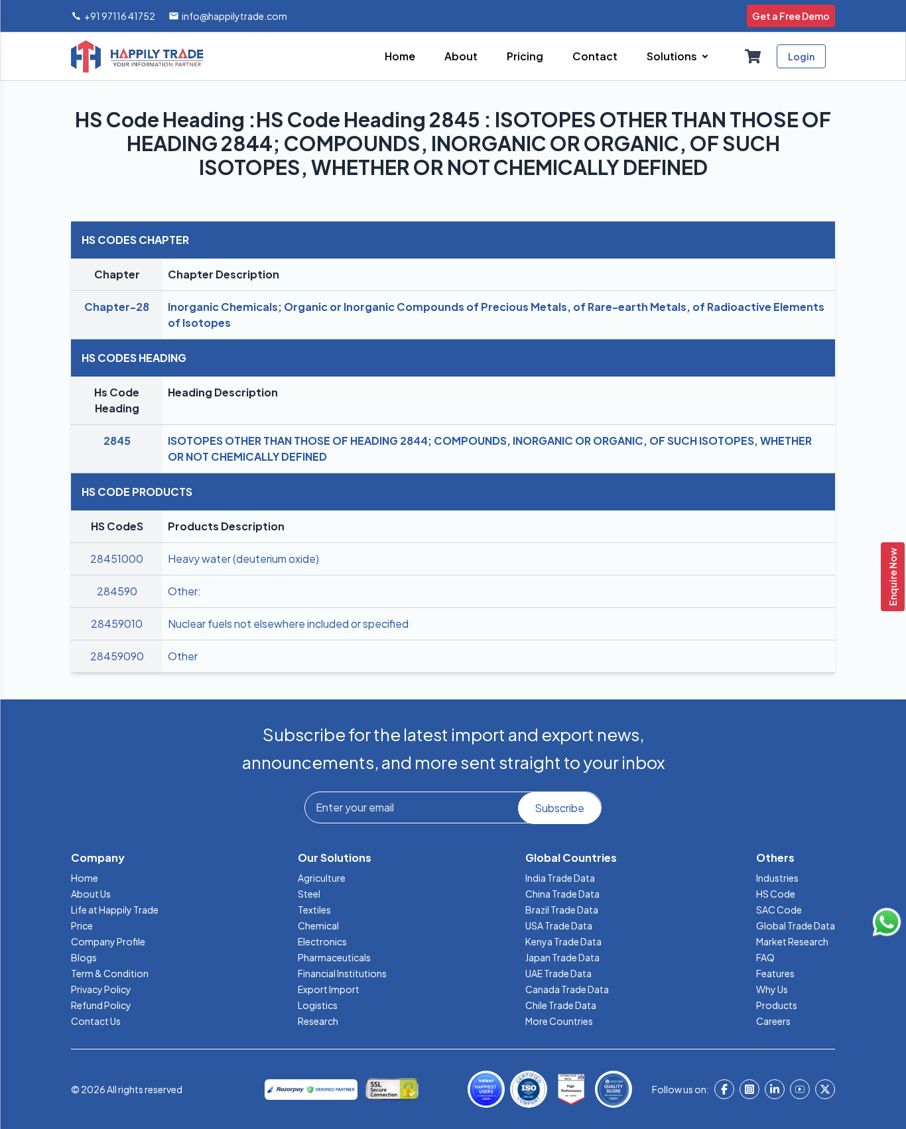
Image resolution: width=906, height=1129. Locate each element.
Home (84, 878)
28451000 (116, 558)
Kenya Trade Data (563, 941)
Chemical (318, 925)
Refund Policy (101, 1005)
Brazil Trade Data (561, 910)
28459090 (117, 656)
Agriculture (322, 878)
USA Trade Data (558, 925)
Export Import (328, 989)
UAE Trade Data (558, 973)
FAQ (765, 957)
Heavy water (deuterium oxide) (243, 558)
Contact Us (96, 1021)
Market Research (792, 941)
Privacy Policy (101, 989)
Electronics (322, 941)
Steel (309, 894)
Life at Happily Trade (115, 910)
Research (318, 1021)
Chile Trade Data (560, 1005)
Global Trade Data (795, 925)
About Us (91, 894)
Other (183, 656)
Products (776, 1005)
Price (82, 925)
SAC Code (779, 910)
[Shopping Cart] (753, 56)
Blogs (84, 957)
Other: (184, 591)
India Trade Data (560, 878)
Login (801, 56)
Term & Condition (110, 973)
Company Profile (108, 941)
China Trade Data (562, 894)
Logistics (318, 1005)
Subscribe (559, 808)
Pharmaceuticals (334, 957)
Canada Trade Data (567, 989)
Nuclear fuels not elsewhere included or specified (288, 623)
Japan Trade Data (562, 957)
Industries (777, 878)
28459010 (117, 623)
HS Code (775, 894)
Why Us (772, 989)
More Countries (559, 1021)
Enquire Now (893, 577)
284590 (117, 591)
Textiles (314, 910)
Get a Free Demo (791, 16)
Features (775, 973)
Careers (773, 1021)
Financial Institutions (342, 973)
